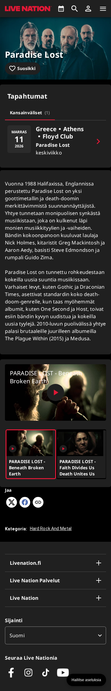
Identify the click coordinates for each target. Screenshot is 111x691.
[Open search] (74, 8)
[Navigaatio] (103, 8)
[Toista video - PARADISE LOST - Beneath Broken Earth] (55, 392)
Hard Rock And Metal (51, 528)
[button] (88, 8)
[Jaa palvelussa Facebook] (24, 505)
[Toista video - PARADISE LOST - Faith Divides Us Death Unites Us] (63, 448)
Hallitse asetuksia (86, 680)
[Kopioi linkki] (38, 503)
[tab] (30, 112)
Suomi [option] (17, 635)
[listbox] (55, 635)
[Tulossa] (61, 8)
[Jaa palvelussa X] (11, 505)
